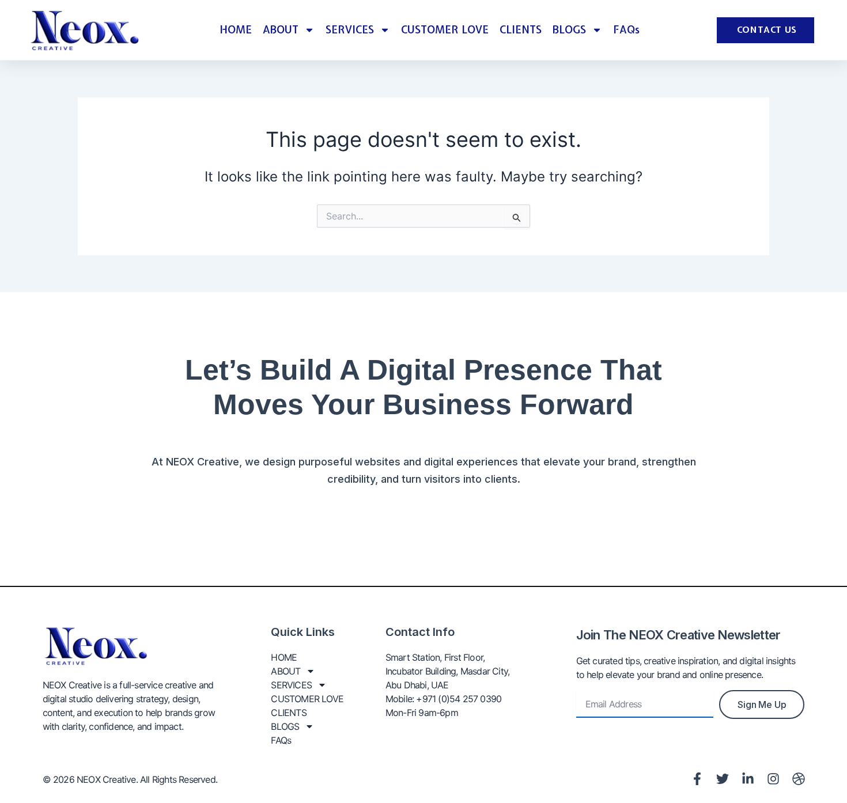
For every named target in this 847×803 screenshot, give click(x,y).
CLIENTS (521, 30)
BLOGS (569, 30)
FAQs (626, 30)
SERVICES (350, 30)
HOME (236, 30)
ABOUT (280, 30)
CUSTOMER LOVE (445, 30)
